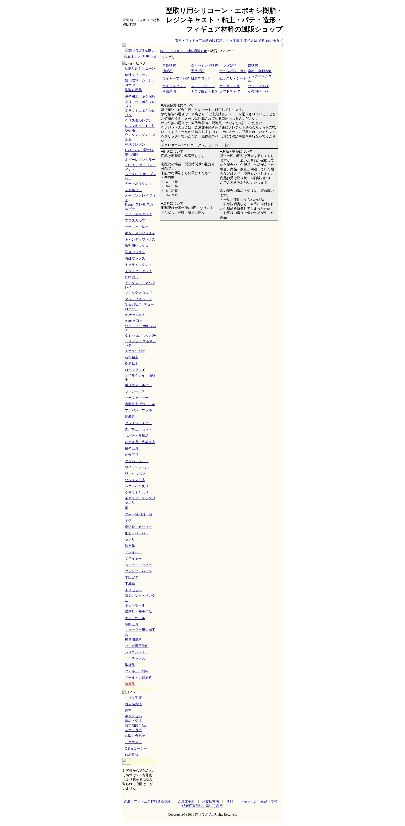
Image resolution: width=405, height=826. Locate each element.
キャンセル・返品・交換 (259, 801)
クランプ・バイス (138, 571)
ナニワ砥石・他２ (204, 91)
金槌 (128, 520)
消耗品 (130, 665)
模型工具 (131, 448)
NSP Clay (131, 277)
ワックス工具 (135, 480)
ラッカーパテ (135, 391)
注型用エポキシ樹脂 (140, 96)
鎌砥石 (253, 66)
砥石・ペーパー (136, 533)
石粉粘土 (131, 357)
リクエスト (133, 742)
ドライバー (133, 552)
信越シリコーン (136, 75)
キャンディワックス (140, 239)
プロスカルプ (135, 220)
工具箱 (130, 584)
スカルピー (133, 190)
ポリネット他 (229, 86)
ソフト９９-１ (258, 86)
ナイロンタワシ (174, 86)
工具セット (133, 590)
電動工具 (131, 624)
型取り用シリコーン (140, 68)
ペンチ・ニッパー (138, 565)
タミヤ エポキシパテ (140, 335)
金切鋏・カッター (138, 527)
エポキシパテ (135, 351)
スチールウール (203, 86)
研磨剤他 (169, 91)
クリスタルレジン (138, 120)
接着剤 (130, 416)
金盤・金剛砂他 (259, 71)
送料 (261, 40)
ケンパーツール (136, 461)
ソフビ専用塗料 (136, 646)
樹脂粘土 (131, 363)
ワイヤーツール (136, 467)
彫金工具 (131, 454)
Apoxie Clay (133, 320)
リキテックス (135, 658)
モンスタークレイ (138, 271)
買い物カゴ (274, 40)
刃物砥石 (169, 66)
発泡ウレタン (135, 144)
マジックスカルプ (138, 292)
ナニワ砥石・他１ (232, 71)
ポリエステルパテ (138, 385)
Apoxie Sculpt (134, 314)
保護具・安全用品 (138, 611)
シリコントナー (136, 652)
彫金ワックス (135, 252)
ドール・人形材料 (138, 677)
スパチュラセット (138, 429)
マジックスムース (138, 299)
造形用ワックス (136, 246)
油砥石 (167, 71)
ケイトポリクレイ (138, 214)
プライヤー (133, 558)
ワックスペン (135, 473)
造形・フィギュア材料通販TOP (198, 40)
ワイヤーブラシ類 (175, 78)
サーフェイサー (136, 397)
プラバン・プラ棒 (138, 410)
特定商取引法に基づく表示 (202, 806)
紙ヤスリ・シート (232, 78)
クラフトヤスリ (136, 492)
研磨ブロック (201, 78)
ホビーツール (135, 605)
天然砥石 (197, 71)
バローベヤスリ (136, 486)
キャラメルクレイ (138, 265)
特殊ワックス (135, 258)
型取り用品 (133, 90)
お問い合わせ (135, 736)
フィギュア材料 (136, 671)
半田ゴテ (131, 577)
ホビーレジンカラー (140, 159)
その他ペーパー (259, 91)
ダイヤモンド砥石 (204, 66)
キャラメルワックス (140, 233)
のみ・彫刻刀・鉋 (138, 514)
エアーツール (135, 618)
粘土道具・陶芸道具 (140, 442)
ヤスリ (130, 539)
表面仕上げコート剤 (140, 404)
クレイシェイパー (138, 423)
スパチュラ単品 (136, 435)
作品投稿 (131, 755)
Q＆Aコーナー (136, 748)
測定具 (130, 546)
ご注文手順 (231, 40)
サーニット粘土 (136, 227)
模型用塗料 (133, 639)
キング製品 (227, 66)
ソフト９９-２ (230, 91)
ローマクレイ (135, 370)
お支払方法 (248, 40)
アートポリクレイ (138, 184)
